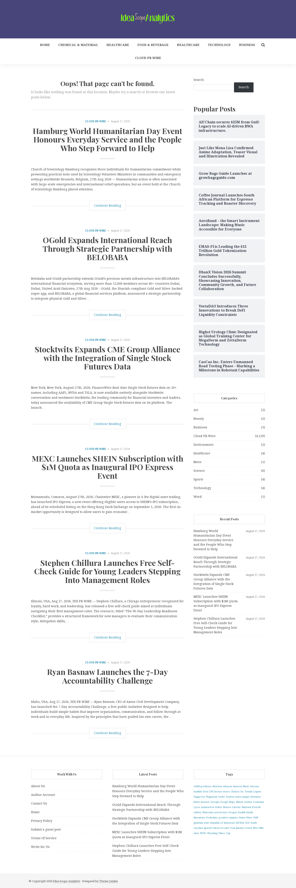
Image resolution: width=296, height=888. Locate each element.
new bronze (221, 812)
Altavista (217, 786)
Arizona (254, 786)
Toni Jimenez (237, 828)
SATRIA (240, 822)
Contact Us (39, 803)
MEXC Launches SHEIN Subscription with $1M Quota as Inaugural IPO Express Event (107, 467)
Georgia (214, 802)
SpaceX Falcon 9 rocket (216, 828)
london (248, 802)
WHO (203, 833)
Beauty (199, 418)
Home (45, 45)
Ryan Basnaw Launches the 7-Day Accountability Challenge (107, 676)
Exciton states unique (238, 796)
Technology (219, 45)
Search (199, 80)
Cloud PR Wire (148, 58)
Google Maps (227, 802)
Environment (203, 444)
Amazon (227, 786)
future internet (202, 802)
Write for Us (40, 847)
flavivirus (255, 796)
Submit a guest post (46, 829)
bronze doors (222, 791)
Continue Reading (107, 205)
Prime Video (245, 817)
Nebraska (207, 812)
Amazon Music (241, 786)
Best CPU (208, 791)
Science (199, 470)
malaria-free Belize (211, 807)
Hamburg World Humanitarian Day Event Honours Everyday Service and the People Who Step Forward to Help (107, 139)
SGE (247, 822)
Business (247, 45)
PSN (255, 817)
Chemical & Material (78, 45)
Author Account (43, 795)
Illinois (240, 802)
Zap (228, 833)
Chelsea (235, 791)
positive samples (228, 817)
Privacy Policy (41, 821)
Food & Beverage (153, 45)
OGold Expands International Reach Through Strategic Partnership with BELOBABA (107, 248)
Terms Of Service (44, 838)
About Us (38, 786)
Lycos (197, 807)
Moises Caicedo (232, 807)
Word (198, 496)
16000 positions (202, 786)
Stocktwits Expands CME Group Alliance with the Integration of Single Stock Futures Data (107, 357)
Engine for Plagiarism (205, 796)
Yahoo (221, 833)
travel (249, 828)
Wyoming (212, 833)
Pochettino (212, 817)
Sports (198, 479)
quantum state (201, 822)
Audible (198, 791)
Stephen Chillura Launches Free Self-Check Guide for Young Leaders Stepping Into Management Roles (107, 571)
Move (198, 462)
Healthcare (117, 45)
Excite (221, 796)
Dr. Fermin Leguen (250, 791)
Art (196, 410)
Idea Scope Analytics (66, 881)
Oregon (232, 812)
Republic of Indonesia (222, 822)
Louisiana (258, 802)
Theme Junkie (108, 881)
